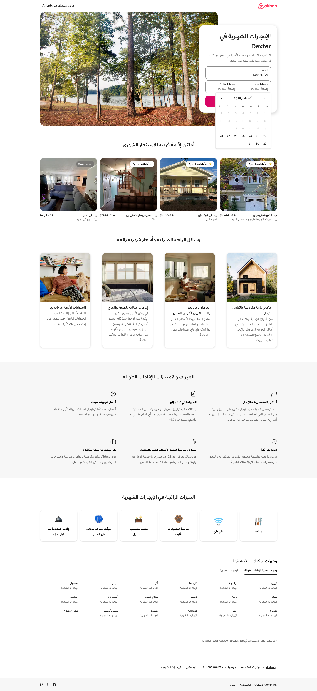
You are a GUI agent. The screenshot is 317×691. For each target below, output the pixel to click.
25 (243, 136)
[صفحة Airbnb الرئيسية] (267, 6)
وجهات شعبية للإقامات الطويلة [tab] (260, 570)
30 (257, 143)
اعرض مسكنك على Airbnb (58, 6)
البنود (233, 684)
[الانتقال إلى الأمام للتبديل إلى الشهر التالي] (222, 98)
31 (250, 143)
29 (264, 143)
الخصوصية (245, 684)
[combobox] (238, 75)
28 (221, 136)
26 (235, 136)
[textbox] (254, 89)
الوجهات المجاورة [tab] (229, 570)
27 (228, 136)
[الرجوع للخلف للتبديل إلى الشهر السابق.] (264, 98)
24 (250, 136)
